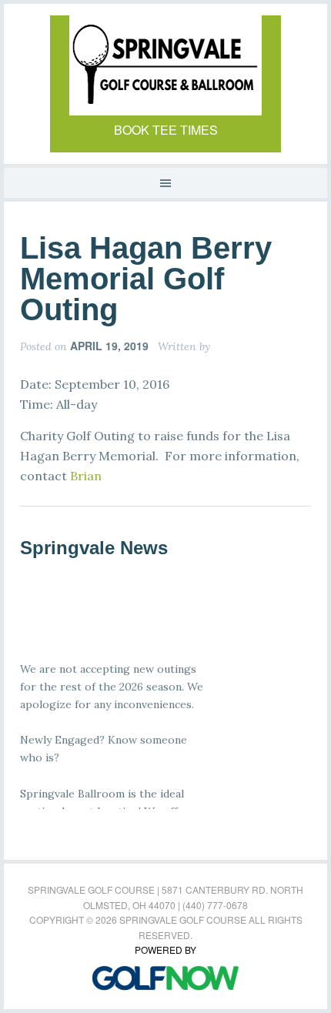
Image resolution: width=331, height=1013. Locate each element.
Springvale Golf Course (165, 65)
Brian (86, 475)
